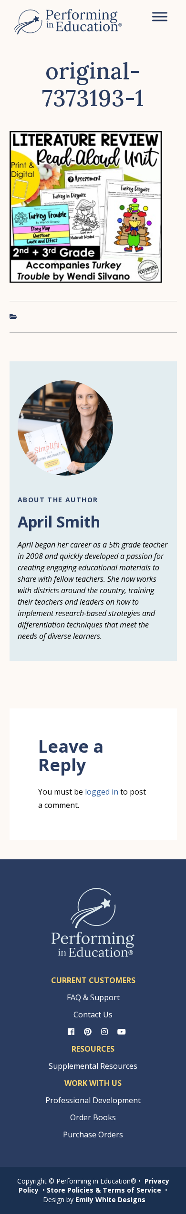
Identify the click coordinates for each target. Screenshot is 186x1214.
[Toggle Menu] (159, 16)
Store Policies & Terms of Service (104, 1189)
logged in (101, 791)
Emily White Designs (110, 1199)
